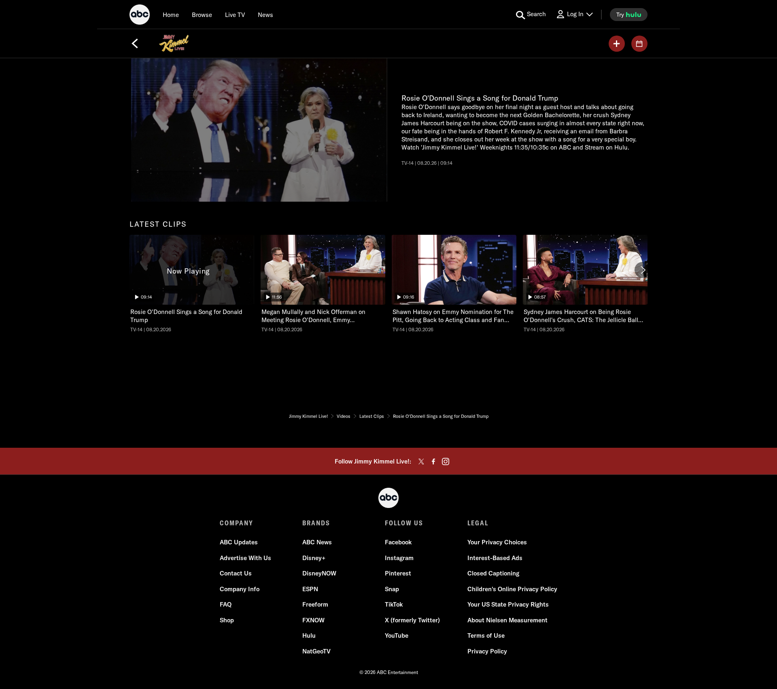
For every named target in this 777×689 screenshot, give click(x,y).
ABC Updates (239, 542)
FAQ (225, 604)
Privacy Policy (487, 651)
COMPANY (236, 523)
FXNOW (313, 620)
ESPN (310, 589)
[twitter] (421, 461)
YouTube (396, 635)
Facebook (398, 542)
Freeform (315, 604)
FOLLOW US (404, 523)
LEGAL (477, 523)
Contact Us (236, 573)
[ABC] (140, 15)
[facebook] (433, 461)
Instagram (399, 558)
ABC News (317, 542)
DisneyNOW (319, 573)
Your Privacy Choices (497, 542)
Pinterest (398, 573)
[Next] (643, 270)
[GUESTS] (639, 44)
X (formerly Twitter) (412, 620)
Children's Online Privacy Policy (512, 589)
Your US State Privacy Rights (508, 604)
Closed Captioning (493, 573)
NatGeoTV (316, 651)
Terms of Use (486, 635)
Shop (227, 620)
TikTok (394, 604)
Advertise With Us (245, 558)
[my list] (617, 44)
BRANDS (316, 523)
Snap (392, 589)
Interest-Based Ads (494, 558)
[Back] (135, 43)
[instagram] (445, 461)
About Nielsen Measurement (507, 620)
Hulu (309, 635)
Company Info (239, 589)
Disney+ (313, 558)
